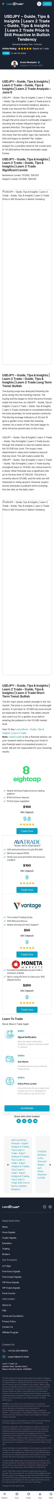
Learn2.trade (15, 736)
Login (47, 4)
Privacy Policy (9, 1321)
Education (7, 1243)
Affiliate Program (10, 1332)
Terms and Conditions (12, 1316)
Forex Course (8, 1293)
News (5, 1227)
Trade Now (27, 831)
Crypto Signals (9, 1237)
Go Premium (27, 1108)
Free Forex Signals (11, 1271)
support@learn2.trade (18, 1356)
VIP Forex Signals (10, 1282)
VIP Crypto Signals (11, 1288)
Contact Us (7, 1327)
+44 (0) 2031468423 (18, 1350)
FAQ (4, 1310)
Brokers (6, 1254)
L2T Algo (6, 1266)
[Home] (15, 3)
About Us (6, 1305)
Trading (6, 1248)
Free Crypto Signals (11, 1277)
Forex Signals (8, 1232)
